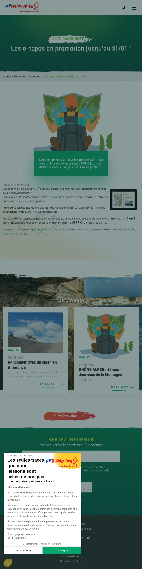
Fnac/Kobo (128, 229)
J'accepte (62, 550)
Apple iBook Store (40, 229)
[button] (7, 562)
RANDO (13, 350)
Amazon (18, 233)
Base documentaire (71, 561)
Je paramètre (23, 550)
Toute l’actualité (65, 415)
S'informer (19, 76)
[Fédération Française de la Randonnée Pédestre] (22, 7)
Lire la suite (48, 384)
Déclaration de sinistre (71, 556)
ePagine (7, 233)
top (135, 544)
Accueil (7, 76)
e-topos (53, 197)
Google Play (60, 229)
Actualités (34, 76)
